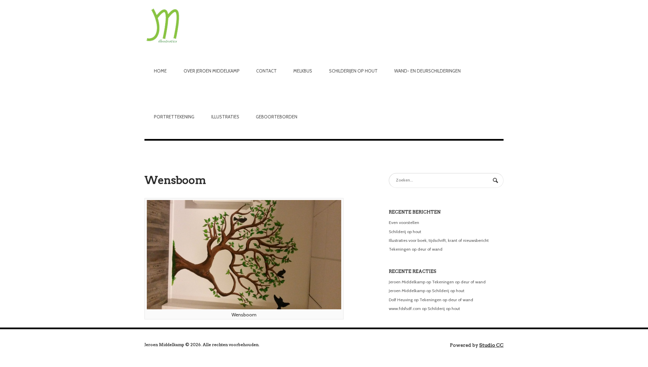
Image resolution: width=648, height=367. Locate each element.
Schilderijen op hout (353, 71)
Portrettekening (174, 116)
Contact (266, 71)
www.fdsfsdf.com (405, 308)
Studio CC (491, 345)
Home (160, 71)
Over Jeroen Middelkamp (212, 71)
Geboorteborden (276, 116)
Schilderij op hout (405, 231)
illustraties (225, 116)
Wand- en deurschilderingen (427, 71)
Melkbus (302, 71)
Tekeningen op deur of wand (415, 249)
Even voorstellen (404, 222)
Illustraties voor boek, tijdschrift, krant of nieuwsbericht (439, 240)
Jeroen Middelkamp (407, 281)
